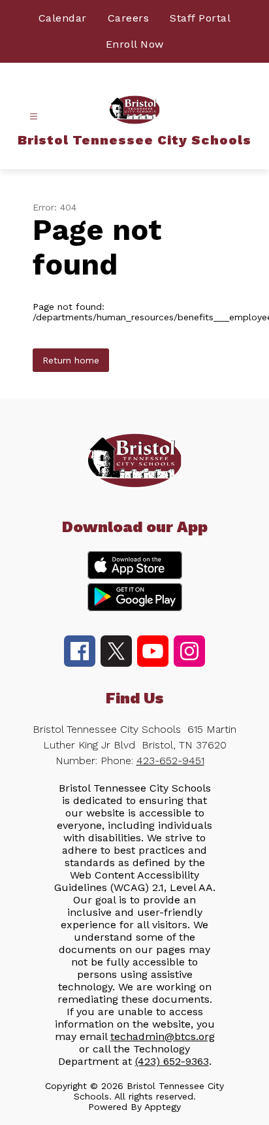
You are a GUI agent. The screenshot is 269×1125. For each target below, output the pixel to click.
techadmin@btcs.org (162, 1036)
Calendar (63, 18)
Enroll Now (135, 44)
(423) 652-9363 (172, 1061)
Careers (129, 18)
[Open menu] (33, 116)
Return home (70, 360)
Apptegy (162, 1106)
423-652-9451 (170, 760)
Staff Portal (200, 18)
